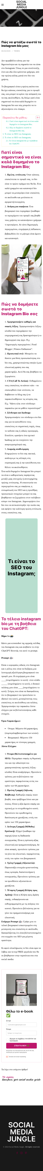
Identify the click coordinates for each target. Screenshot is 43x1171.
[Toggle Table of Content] (36, 117)
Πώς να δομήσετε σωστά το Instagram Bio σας (20, 129)
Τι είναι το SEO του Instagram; (18, 134)
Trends (17, 51)
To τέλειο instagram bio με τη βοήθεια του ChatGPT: (23, 142)
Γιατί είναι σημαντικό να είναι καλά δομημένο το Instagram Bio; (24, 122)
